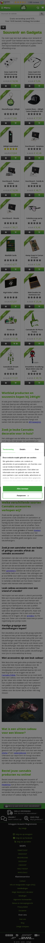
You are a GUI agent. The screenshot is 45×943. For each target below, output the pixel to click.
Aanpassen (21, 495)
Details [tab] (22, 449)
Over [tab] (37, 449)
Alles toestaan (22, 489)
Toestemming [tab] (8, 449)
